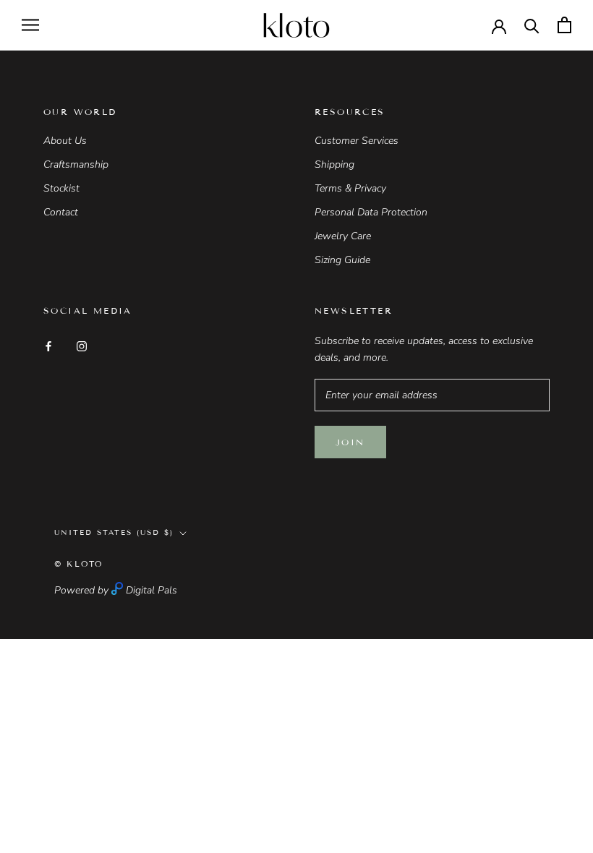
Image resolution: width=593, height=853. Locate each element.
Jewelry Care (343, 236)
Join (350, 442)
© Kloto (78, 564)
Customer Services (356, 140)
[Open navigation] (30, 25)
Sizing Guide (342, 260)
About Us (65, 140)
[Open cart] (564, 25)
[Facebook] (48, 345)
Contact (60, 212)
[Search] (531, 25)
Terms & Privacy (350, 188)
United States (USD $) (114, 532)
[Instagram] (82, 345)
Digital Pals (151, 590)
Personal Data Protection (371, 212)
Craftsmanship (75, 164)
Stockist (61, 188)
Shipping (334, 164)
